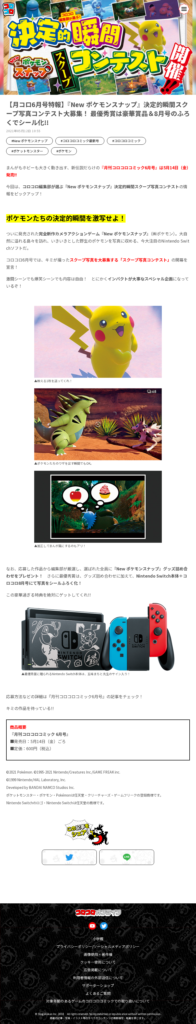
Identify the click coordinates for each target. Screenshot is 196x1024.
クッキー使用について (98, 962)
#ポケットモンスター (27, 151)
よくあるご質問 (98, 993)
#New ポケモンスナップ (29, 140)
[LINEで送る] (126, 857)
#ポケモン (63, 151)
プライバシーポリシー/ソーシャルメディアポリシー (98, 946)
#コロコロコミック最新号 (80, 140)
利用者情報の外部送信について (98, 977)
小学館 (98, 938)
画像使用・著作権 (98, 954)
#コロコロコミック (126, 140)
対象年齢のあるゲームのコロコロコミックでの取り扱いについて (98, 1001)
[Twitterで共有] (69, 857)
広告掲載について (98, 969)
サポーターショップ (98, 985)
